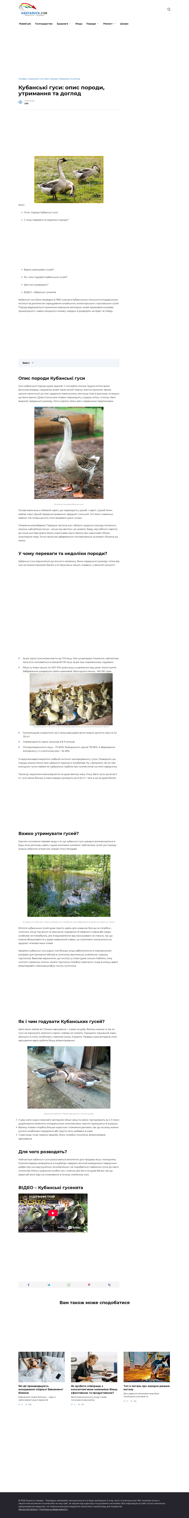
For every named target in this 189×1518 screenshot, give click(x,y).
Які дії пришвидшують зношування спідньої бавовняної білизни (40, 1389)
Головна (22, 79)
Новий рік (25, 23)
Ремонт (108, 23)
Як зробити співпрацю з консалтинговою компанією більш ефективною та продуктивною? (94, 1389)
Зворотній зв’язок (27, 1509)
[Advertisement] (94, 55)
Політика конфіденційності (53, 1509)
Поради (91, 23)
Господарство (44, 23)
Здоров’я (62, 23)
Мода (79, 23)
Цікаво (124, 23)
